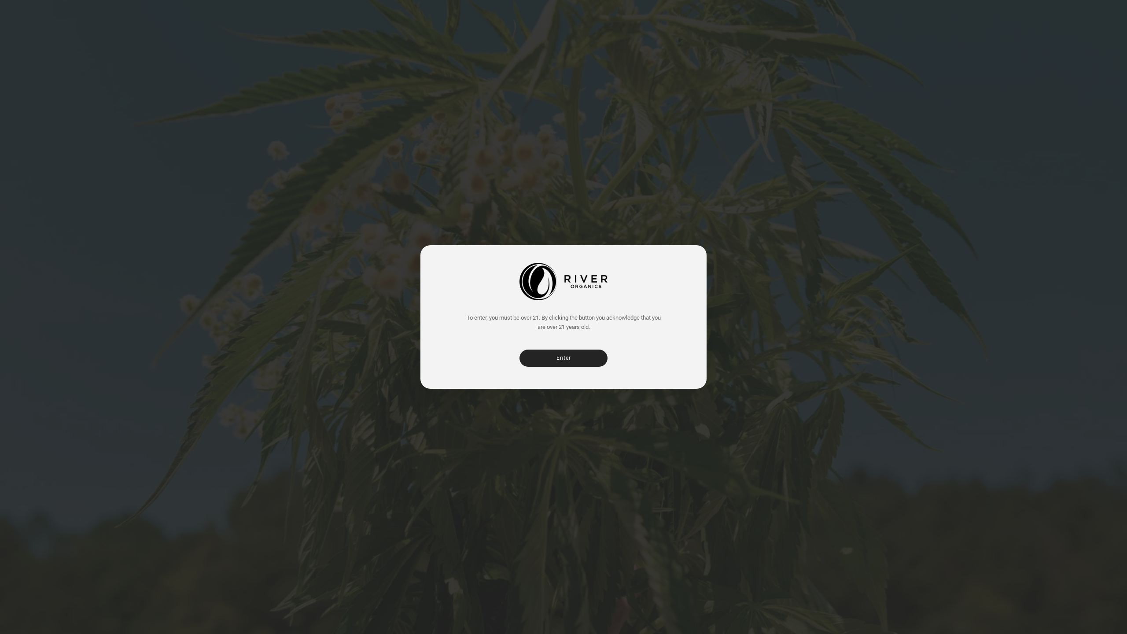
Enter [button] (563, 358)
